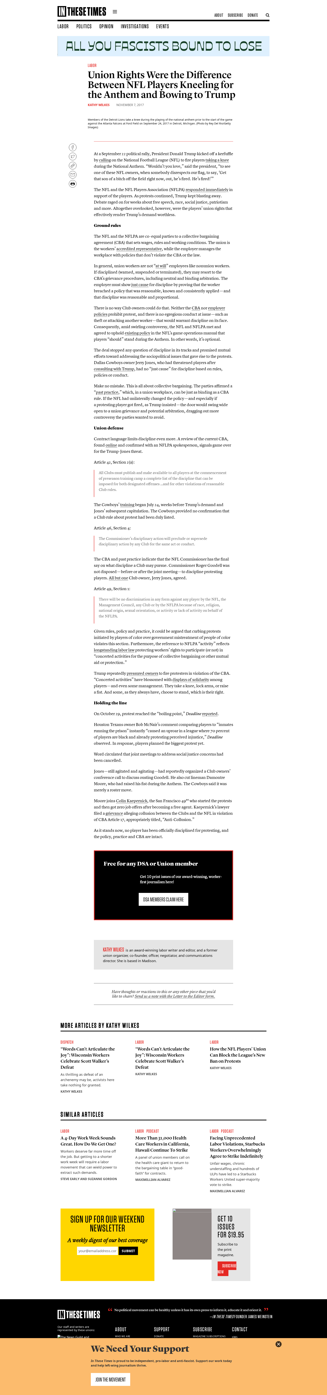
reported (210, 713)
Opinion (106, 26)
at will (161, 265)
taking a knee (217, 160)
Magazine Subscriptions (209, 1336)
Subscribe (235, 15)
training (127, 504)
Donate (253, 15)
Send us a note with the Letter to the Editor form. (175, 996)
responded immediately (207, 189)
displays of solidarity (190, 679)
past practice (107, 392)
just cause (140, 284)
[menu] (115, 12)
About (218, 15)
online (111, 445)
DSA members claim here (163, 899)
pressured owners (142, 673)
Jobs (234, 1337)
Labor (63, 26)
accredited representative (139, 248)
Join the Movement (110, 1379)
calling (105, 160)
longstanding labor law (114, 650)
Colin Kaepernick (131, 800)
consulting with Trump (114, 368)
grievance (114, 813)
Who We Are (122, 1336)
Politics (84, 26)
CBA (196, 308)
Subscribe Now (227, 1269)
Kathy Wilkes (99, 105)
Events (162, 26)
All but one (118, 577)
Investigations (135, 26)
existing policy (137, 333)
